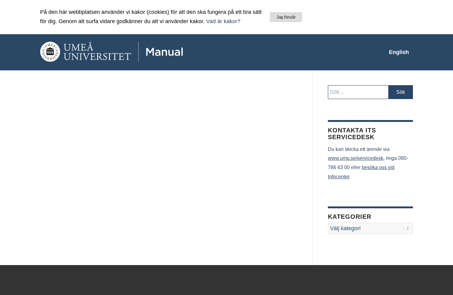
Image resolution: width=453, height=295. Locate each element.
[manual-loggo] (129, 52)
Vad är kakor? (223, 21)
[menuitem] (399, 52)
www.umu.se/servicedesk (355, 158)
